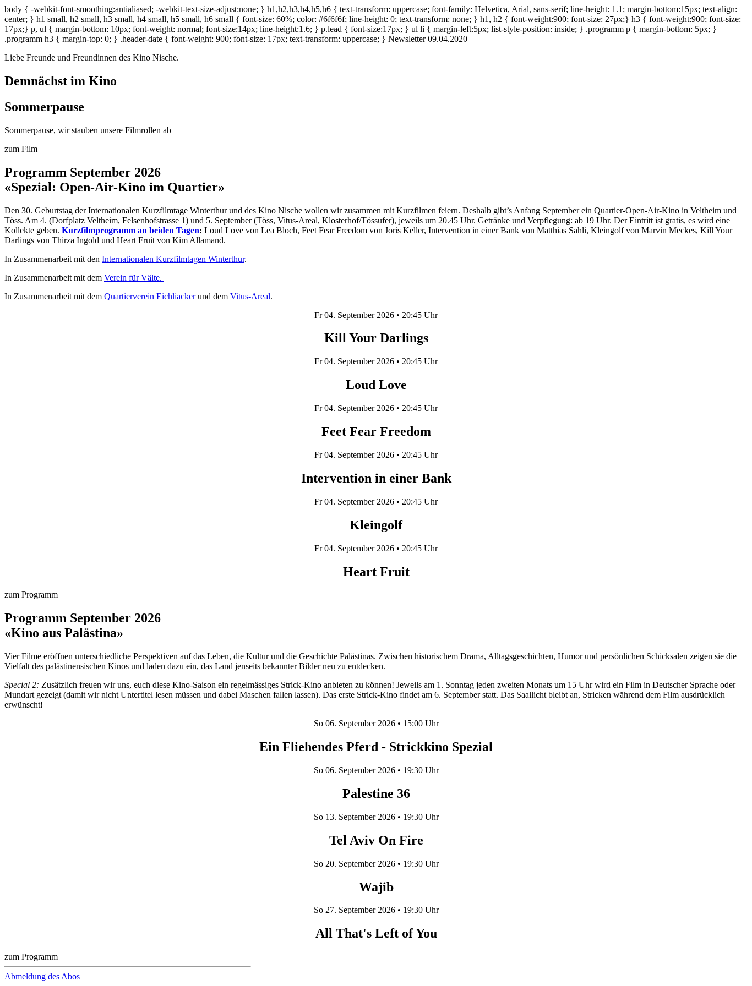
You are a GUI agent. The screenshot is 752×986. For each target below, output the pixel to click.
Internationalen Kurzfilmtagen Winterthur (173, 259)
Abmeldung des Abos (42, 976)
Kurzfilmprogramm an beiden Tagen (130, 230)
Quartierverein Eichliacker (149, 296)
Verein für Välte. (134, 277)
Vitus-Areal (250, 296)
